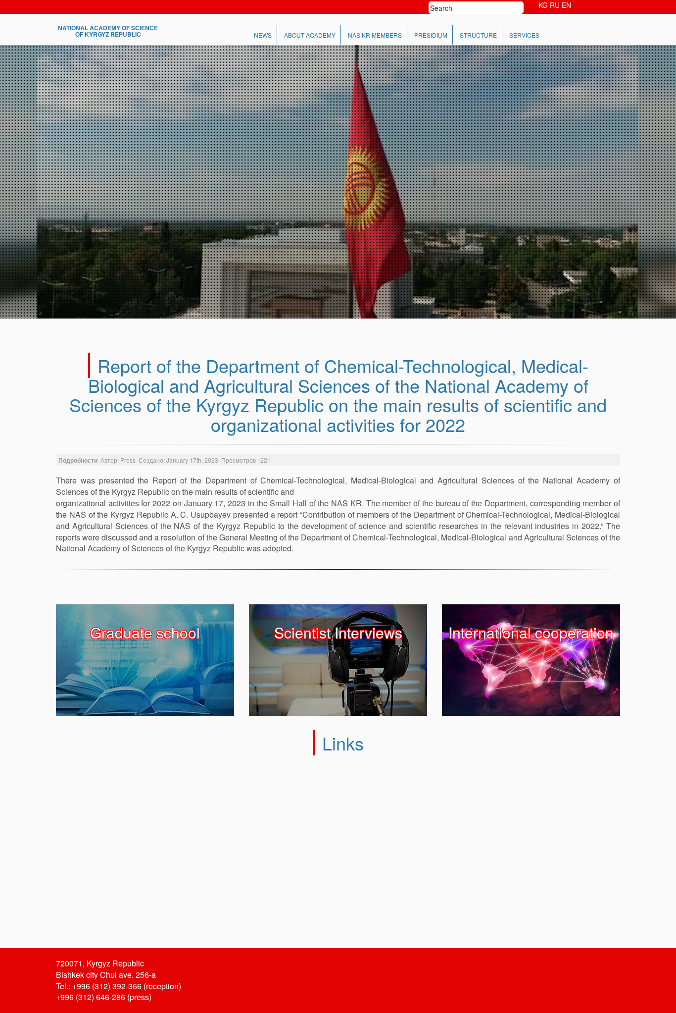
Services (524, 35)
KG (543, 5)
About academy (310, 35)
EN (566, 5)
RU (555, 5)
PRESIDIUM (430, 35)
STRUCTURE (478, 35)
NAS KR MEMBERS (375, 35)
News (263, 35)
